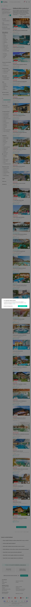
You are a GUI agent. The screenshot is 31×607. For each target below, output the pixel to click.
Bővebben (14, 303)
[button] (8, 306)
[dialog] (15, 303)
